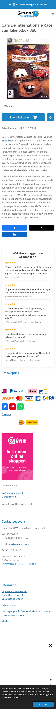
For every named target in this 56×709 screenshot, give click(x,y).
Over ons (6, 414)
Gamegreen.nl (9, 496)
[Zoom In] (50, 679)
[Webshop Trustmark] (17, 479)
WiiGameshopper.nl (12, 492)
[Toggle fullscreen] (50, 645)
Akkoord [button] (43, 704)
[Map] (28, 665)
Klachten (6, 621)
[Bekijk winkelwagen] (52, 14)
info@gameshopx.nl (19, 543)
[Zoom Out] (50, 684)
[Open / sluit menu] (3, 14)
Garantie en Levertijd (13, 594)
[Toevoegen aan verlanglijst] (50, 117)
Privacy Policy (9, 604)
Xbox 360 (7, 140)
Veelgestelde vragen (12, 598)
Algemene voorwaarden (14, 591)
